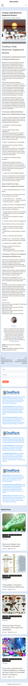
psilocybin (14, 350)
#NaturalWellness (10, 348)
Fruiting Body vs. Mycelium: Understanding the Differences (13, 586)
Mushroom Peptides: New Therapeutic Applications (11, 545)
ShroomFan (14, 1)
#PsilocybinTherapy (19, 348)
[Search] (26, 5)
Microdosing (5, 346)
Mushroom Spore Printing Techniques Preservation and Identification (12, 628)
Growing (8, 344)
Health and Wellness (15, 344)
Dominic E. (18, 18)
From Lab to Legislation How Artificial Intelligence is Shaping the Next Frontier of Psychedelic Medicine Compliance (13, 671)
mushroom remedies (6, 350)
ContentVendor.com (15, 341)
